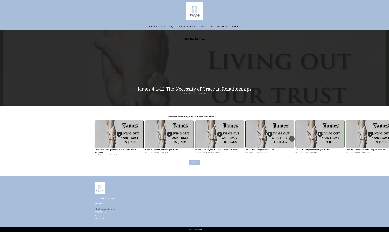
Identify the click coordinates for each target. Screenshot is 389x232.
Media (201, 26)
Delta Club (222, 26)
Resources (237, 26)
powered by (194, 229)
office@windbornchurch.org (105, 209)
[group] (119, 138)
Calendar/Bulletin (186, 26)
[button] (292, 139)
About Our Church (155, 26)
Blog (170, 26)
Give (211, 26)
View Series (194, 163)
